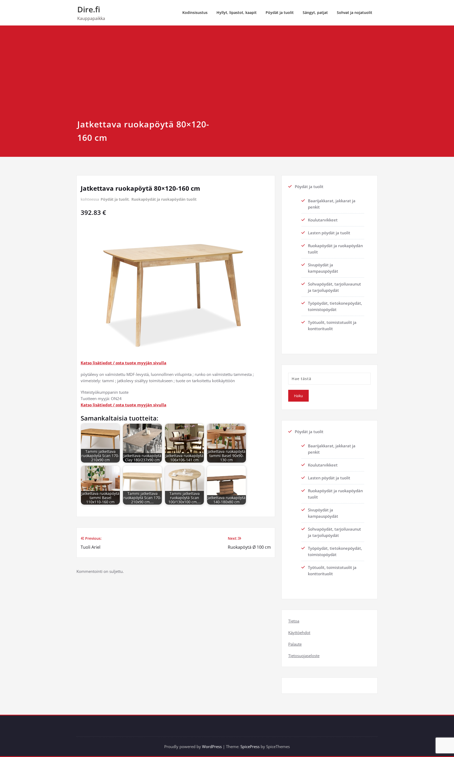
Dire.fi (88, 9)
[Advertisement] (227, 78)
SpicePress (250, 746)
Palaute (295, 644)
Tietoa (293, 621)
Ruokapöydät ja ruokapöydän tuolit (164, 199)
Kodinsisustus (195, 12)
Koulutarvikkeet (323, 219)
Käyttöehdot (299, 632)
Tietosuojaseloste (303, 655)
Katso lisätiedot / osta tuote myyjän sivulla (123, 362)
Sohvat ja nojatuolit (354, 12)
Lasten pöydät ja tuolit (329, 232)
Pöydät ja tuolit (280, 12)
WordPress (212, 746)
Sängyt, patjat (315, 12)
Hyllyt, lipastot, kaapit (236, 12)
